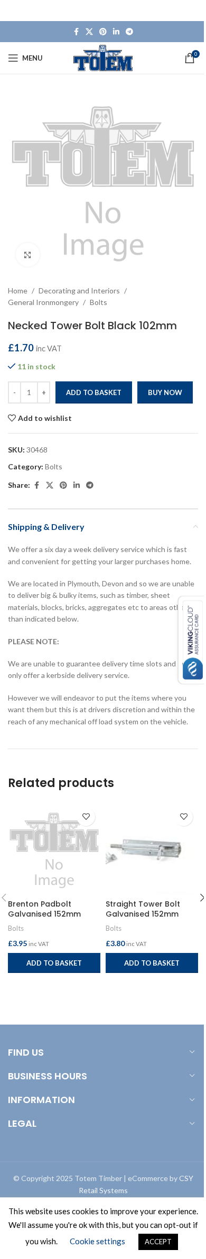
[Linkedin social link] (116, 32)
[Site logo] (103, 57)
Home (17, 290)
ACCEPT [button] (158, 1241)
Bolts (98, 302)
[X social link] (89, 32)
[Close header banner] (193, 10)
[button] (54, 963)
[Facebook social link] (76, 32)
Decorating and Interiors (79, 290)
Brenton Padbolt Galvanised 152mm (44, 909)
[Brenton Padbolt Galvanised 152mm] (54, 848)
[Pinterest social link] (103, 32)
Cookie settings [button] (97, 1241)
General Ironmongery (43, 302)
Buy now (165, 392)
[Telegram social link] (129, 32)
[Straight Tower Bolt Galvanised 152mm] (152, 848)
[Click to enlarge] (28, 255)
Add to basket (93, 392)
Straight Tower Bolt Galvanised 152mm (143, 909)
